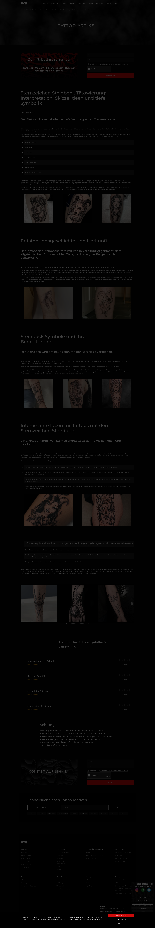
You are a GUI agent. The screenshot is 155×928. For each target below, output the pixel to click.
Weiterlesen (121, 924)
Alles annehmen (121, 915)
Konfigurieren (121, 919)
